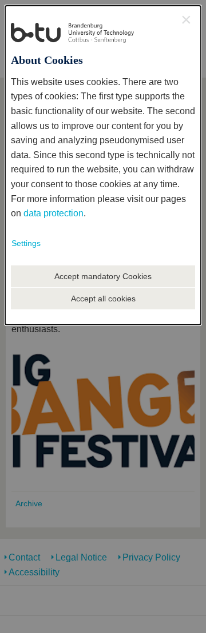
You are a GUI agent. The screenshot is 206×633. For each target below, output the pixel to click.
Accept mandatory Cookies (103, 276)
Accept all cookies (103, 298)
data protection (53, 213)
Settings (26, 243)
